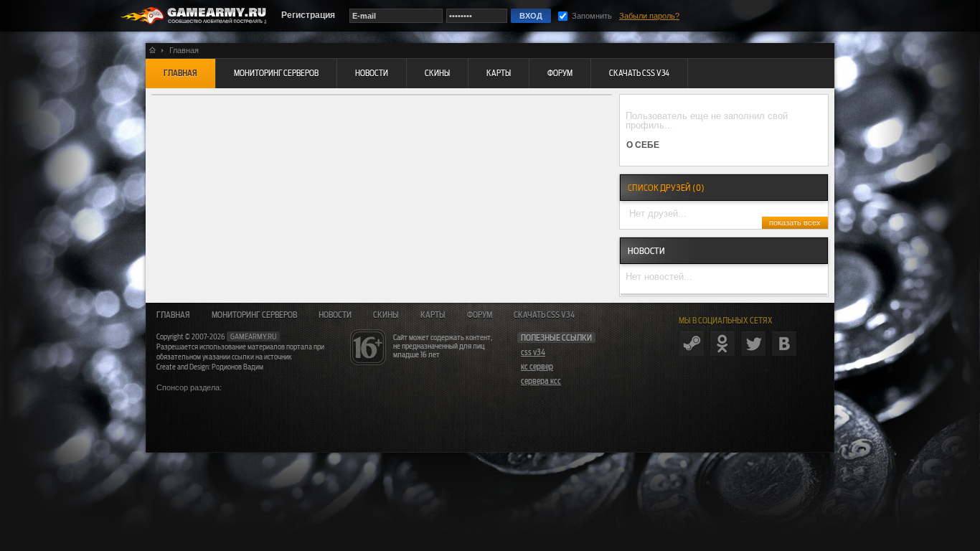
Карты (433, 315)
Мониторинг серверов (254, 315)
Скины (386, 315)
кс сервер (537, 367)
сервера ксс (541, 381)
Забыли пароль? (649, 15)
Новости (335, 315)
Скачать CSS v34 (544, 315)
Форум (479, 315)
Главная (173, 315)
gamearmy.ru (253, 336)
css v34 (533, 352)
